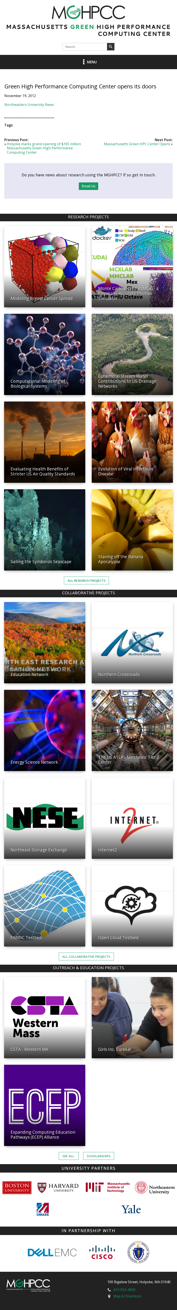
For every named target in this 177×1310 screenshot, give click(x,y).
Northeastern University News (29, 104)
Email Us (88, 186)
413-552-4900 (124, 1289)
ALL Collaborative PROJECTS (86, 956)
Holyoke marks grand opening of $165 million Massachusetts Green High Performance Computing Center (44, 148)
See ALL (68, 1156)
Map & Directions (127, 1296)
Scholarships (99, 1156)
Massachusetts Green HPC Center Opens (137, 144)
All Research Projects (86, 580)
